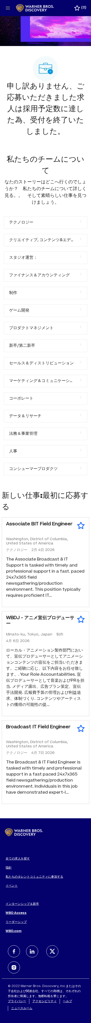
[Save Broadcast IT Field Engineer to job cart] (81, 728)
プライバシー (17, 1001)
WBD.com (13, 931)
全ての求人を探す (18, 858)
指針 (9, 867)
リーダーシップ (16, 922)
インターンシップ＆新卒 (22, 904)
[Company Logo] (35, 8)
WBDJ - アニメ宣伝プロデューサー (40, 621)
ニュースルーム (21, 1008)
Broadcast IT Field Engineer (38, 727)
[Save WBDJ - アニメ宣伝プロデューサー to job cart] (81, 619)
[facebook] (14, 951)
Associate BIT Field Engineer (39, 524)
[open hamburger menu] (8, 8)
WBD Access (16, 913)
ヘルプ (67, 1001)
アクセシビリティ (44, 1001)
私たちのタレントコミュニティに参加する (34, 876)
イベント (12, 885)
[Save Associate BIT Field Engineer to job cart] (81, 526)
